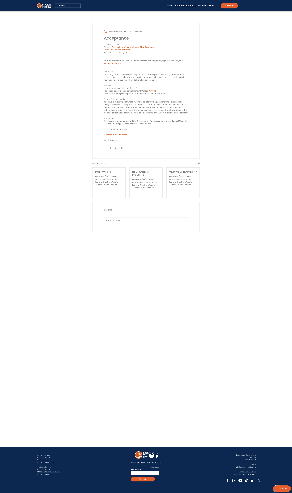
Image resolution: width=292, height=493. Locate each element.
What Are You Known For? (183, 171)
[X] (259, 480)
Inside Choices (103, 171)
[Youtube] (240, 480)
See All (197, 163)
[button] (197, 12)
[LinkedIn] (253, 480)
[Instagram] (234, 480)
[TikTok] (246, 480)
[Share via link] (122, 148)
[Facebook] (228, 480)
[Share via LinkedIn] (116, 148)
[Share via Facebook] (105, 148)
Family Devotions (111, 140)
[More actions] (186, 31)
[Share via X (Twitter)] (110, 148)
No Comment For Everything (141, 173)
